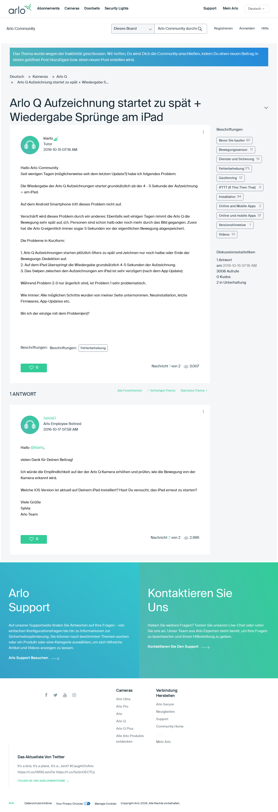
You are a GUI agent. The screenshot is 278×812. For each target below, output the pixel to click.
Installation (227, 197)
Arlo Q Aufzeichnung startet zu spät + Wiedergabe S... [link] (63, 82)
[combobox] (180, 29)
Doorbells (92, 8)
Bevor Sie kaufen (232, 140)
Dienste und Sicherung (236, 159)
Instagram (74, 695)
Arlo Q (61, 77)
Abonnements (48, 8)
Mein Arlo (230, 8)
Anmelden (247, 28)
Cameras (72, 8)
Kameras (40, 77)
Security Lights (116, 8)
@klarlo (37, 447)
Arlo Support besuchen (28, 658)
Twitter (55, 695)
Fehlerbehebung (93, 348)
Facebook (46, 695)
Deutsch (17, 77)
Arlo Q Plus (124, 728)
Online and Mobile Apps (237, 206)
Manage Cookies (105, 803)
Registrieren (223, 28)
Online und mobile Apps (237, 215)
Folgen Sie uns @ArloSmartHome (41, 781)
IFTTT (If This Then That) (237, 187)
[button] (203, 131)
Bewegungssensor (233, 149)
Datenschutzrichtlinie (38, 803)
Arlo (119, 714)
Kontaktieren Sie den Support (173, 647)
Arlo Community (21, 29)
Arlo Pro (122, 706)
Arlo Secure (165, 704)
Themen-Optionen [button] (265, 109)
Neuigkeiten (165, 711)
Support (210, 8)
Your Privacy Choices (69, 803)
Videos (224, 234)
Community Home (170, 726)
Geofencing (228, 178)
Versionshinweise (232, 225)
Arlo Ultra (123, 699)
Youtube (65, 695)
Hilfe (265, 28)
